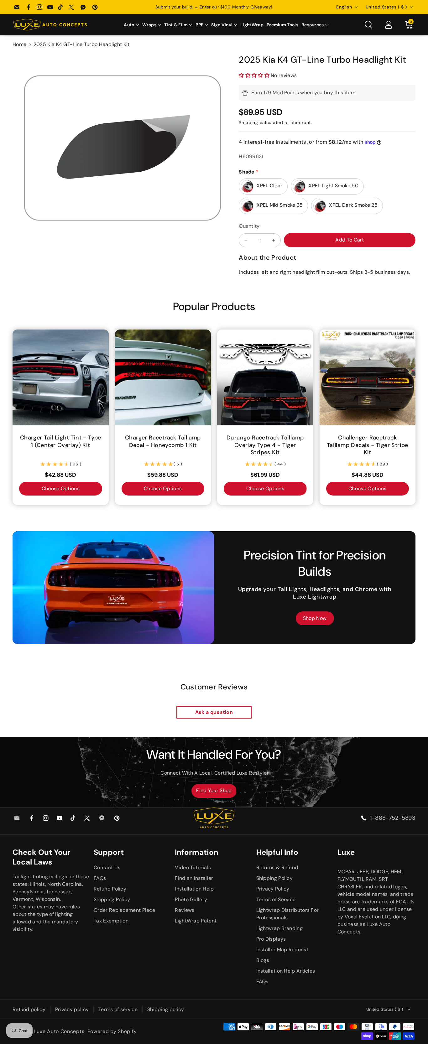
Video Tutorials (193, 867)
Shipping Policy (112, 899)
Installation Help (194, 889)
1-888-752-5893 (392, 818)
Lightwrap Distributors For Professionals (287, 914)
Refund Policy (110, 889)
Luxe (346, 852)
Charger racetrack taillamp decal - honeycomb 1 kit (163, 441)
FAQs (100, 878)
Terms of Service (276, 899)
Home (19, 44)
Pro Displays (271, 939)
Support (109, 852)
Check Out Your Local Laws (41, 857)
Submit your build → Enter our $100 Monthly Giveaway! (214, 7)
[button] (131, 25)
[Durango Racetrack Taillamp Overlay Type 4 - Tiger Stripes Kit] (265, 378)
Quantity (249, 226)
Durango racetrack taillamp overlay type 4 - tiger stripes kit (265, 445)
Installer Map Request (282, 949)
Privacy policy (72, 1009)
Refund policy (29, 1009)
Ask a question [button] (214, 712)
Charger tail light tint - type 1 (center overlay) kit (60, 441)
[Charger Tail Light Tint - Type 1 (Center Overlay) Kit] (61, 378)
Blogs (262, 960)
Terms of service (118, 1009)
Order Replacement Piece (124, 910)
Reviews (184, 910)
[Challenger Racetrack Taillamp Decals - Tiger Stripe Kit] (368, 378)
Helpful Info (277, 852)
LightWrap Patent (196, 920)
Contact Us (107, 867)
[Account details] (388, 25)
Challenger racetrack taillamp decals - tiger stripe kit (367, 445)
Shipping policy (165, 1009)
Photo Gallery (191, 899)
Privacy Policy (273, 889)
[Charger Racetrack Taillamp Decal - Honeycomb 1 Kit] (163, 378)
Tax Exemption (111, 920)
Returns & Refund (277, 867)
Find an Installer (194, 878)
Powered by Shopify (112, 1031)
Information (196, 852)
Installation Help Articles (285, 971)
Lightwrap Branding (279, 928)
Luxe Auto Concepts (59, 1031)
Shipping (248, 122)
